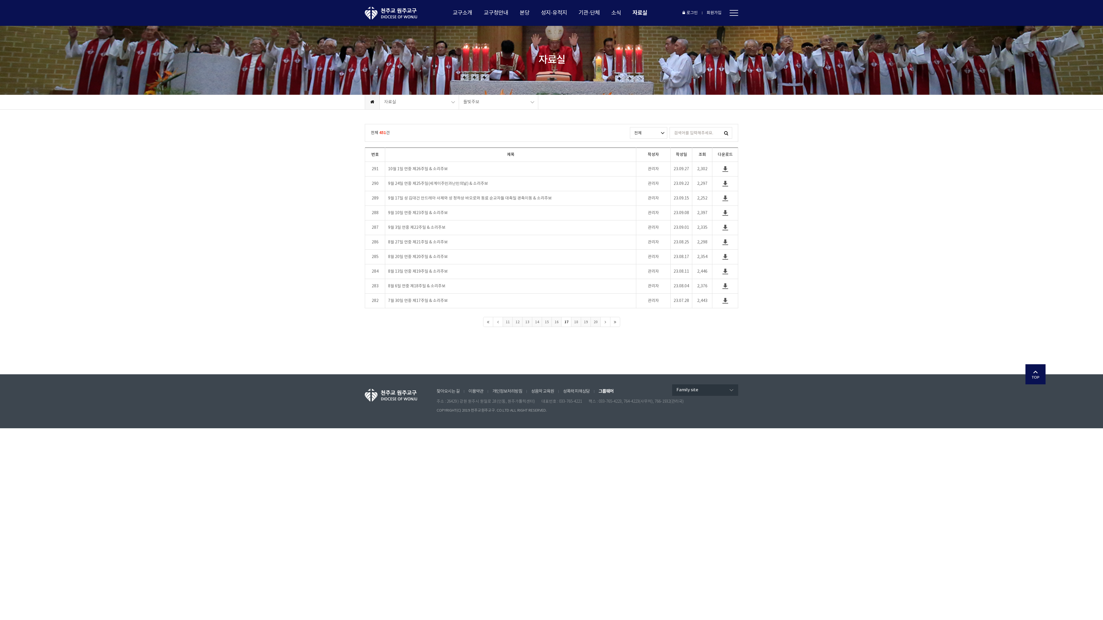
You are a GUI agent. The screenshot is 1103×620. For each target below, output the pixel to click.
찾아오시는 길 (448, 391)
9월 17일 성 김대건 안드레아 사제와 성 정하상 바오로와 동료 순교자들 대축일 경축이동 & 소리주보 (470, 198)
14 (537, 322)
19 (586, 322)
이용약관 (475, 391)
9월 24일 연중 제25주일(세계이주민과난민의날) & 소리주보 (438, 183)
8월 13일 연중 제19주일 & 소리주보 (418, 271)
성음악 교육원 (542, 391)
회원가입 (714, 13)
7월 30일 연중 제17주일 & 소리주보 (418, 301)
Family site (687, 390)
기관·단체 (589, 13)
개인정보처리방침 (507, 391)
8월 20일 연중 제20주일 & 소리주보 (418, 257)
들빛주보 (471, 102)
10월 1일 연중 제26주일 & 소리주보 (418, 169)
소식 (616, 13)
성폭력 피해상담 (576, 391)
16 (557, 322)
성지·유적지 (554, 13)
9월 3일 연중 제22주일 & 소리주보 (417, 227)
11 (508, 322)
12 (518, 322)
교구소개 (462, 13)
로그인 (692, 13)
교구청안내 (496, 13)
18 (576, 322)
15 (547, 322)
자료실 (640, 12)
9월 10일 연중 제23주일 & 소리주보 (418, 213)
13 (527, 322)
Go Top (1035, 374)
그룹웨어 (606, 391)
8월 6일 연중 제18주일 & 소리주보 (417, 286)
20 (596, 322)
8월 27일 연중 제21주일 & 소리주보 (418, 242)
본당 (524, 13)
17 (566, 322)
